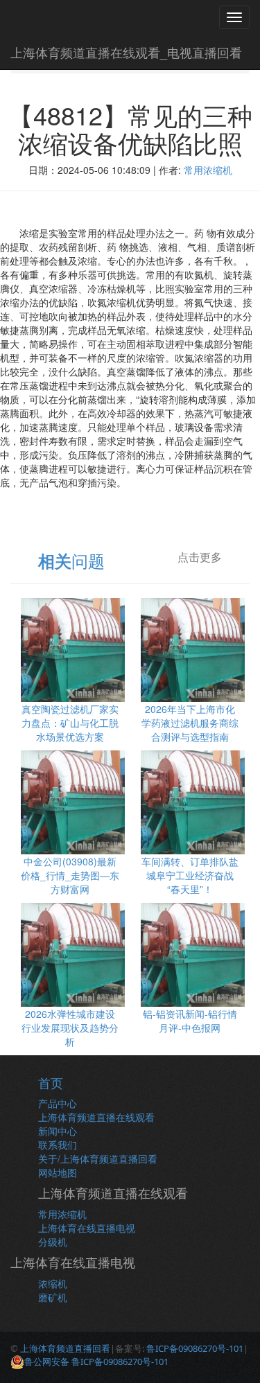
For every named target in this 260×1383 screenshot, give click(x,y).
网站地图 (57, 1172)
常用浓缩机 (208, 170)
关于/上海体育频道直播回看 (97, 1158)
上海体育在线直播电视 (86, 1228)
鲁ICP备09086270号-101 (194, 1348)
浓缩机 (52, 1283)
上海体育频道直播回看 (65, 1348)
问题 (71, 560)
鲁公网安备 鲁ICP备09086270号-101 (96, 1361)
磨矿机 (52, 1297)
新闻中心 (57, 1131)
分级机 (52, 1242)
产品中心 (57, 1103)
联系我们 (57, 1145)
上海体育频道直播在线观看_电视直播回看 (126, 52)
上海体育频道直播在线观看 (96, 1117)
